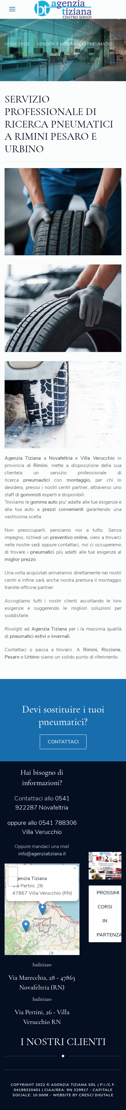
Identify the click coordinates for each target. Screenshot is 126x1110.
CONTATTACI (63, 741)
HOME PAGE (17, 44)
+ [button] (13, 871)
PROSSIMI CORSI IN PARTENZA (109, 913)
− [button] (13, 881)
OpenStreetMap (66, 952)
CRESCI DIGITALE (96, 1095)
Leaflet (43, 952)
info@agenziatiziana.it (42, 853)
